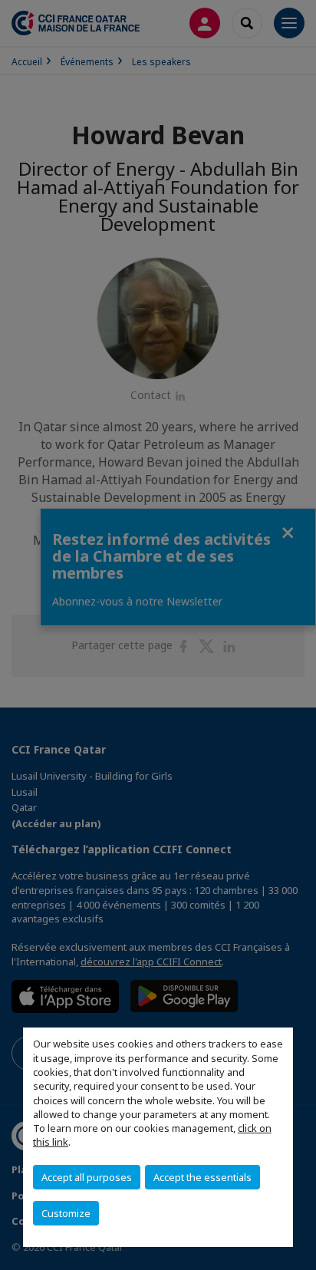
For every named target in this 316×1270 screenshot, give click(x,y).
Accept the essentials (202, 1177)
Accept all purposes (86, 1177)
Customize (66, 1213)
